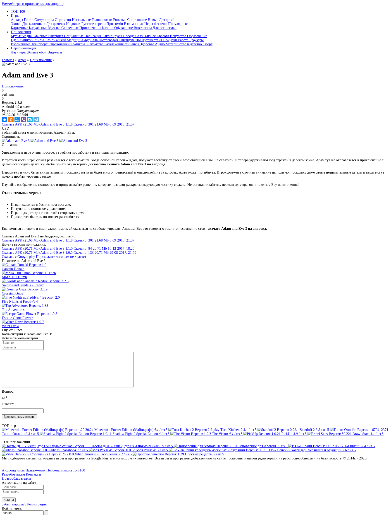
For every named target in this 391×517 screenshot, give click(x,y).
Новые (153, 20)
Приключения (90, 28)
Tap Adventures (13, 310)
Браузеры (196, 40)
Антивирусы (112, 36)
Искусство (178, 36)
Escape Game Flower (17, 318)
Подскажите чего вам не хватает (61, 256)
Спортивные (137, 20)
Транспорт (39, 44)
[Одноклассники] (11, 119)
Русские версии (94, 24)
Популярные (178, 24)
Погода (129, 36)
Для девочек (56, 24)
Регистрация (37, 504)
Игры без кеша (156, 24)
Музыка (54, 28)
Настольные (82, 20)
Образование (197, 36)
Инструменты (130, 40)
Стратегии (63, 20)
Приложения (35, 470)
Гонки (29, 20)
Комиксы (78, 44)
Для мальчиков (34, 24)
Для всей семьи (164, 28)
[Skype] (30, 119)
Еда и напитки (22, 40)
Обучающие (124, 28)
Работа (183, 40)
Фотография (109, 40)
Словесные (70, 28)
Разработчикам (13, 474)
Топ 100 (79, 470)
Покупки (170, 40)
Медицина (75, 40)
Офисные (40, 36)
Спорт (207, 44)
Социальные (74, 36)
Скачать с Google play (18, 256)
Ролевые (120, 20)
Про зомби (115, 24)
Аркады (17, 20)
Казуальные (38, 28)
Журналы (91, 40)
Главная (8, 60)
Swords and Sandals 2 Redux (23, 285)
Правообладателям (16, 478)
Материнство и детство (184, 44)
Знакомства (95, 44)
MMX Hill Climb (14, 277)
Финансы (132, 44)
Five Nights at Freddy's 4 (20, 301)
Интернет (56, 36)
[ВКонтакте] (4, 119)
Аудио (160, 44)
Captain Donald (13, 269)
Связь (140, 36)
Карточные (20, 28)
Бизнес (151, 36)
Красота (163, 36)
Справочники (59, 44)
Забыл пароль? (13, 504)
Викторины (143, 28)
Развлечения (114, 44)
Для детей (166, 20)
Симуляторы (44, 20)
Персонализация (59, 470)
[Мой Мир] (17, 119)
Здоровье (147, 44)
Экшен (16, 24)
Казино (108, 28)
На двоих (73, 24)
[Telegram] (36, 119)
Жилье (39, 40)
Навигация (93, 36)
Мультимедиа (22, 36)
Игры (22, 60)
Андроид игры (13, 470)
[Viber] (23, 119)
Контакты (33, 474)
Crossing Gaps (12, 293)
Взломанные (134, 24)
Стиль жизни (56, 40)
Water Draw (10, 326)
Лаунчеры (18, 52)
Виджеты (55, 52)
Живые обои (37, 52)
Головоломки (102, 20)
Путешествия (152, 40)
